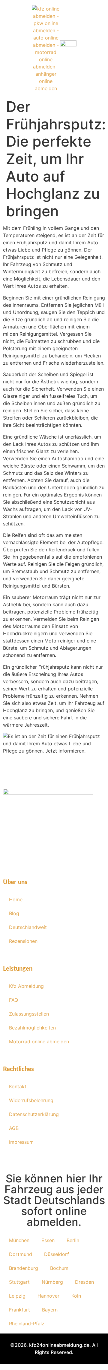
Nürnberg (52, 1282)
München (19, 1240)
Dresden (84, 1282)
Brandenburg (23, 1268)
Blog (14, 913)
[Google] (81, 852)
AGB (14, 1128)
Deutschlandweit (28, 927)
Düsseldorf (56, 1254)
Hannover (48, 1296)
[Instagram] (45, 852)
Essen (48, 1240)
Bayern (50, 1310)
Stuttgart (19, 1282)
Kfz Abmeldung (26, 986)
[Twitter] (63, 852)
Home (15, 899)
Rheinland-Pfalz (26, 1324)
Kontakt (17, 1086)
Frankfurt (19, 1310)
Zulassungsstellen (29, 1014)
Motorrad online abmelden (39, 1042)
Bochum (59, 1268)
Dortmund (20, 1254)
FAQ (13, 1000)
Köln (76, 1296)
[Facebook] (27, 852)
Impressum (21, 1142)
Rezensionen (23, 941)
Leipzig (17, 1296)
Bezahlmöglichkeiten (32, 1028)
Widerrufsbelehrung (31, 1100)
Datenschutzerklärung (34, 1114)
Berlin (73, 1240)
